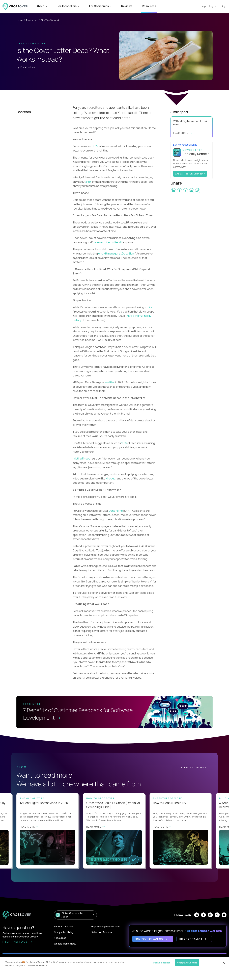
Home (19, 20)
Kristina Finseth (82, 458)
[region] (114, 963)
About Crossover (63, 926)
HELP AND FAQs (16, 942)
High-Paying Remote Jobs (105, 926)
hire (150, 307)
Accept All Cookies (187, 962)
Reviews (126, 6)
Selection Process (101, 932)
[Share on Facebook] (179, 190)
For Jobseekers (67, 6)
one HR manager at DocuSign (116, 253)
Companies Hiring (63, 932)
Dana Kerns (116, 511)
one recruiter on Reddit (108, 242)
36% (89, 182)
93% (124, 443)
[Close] (223, 962)
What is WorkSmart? (65, 943)
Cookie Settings (162, 962)
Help (203, 6)
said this (110, 382)
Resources (149, 6)
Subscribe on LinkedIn (190, 173)
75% (96, 146)
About (41, 6)
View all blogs (194, 767)
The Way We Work (32, 43)
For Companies (99, 6)
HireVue (111, 478)
